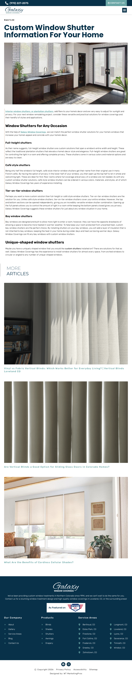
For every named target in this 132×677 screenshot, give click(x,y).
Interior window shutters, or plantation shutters (29, 111)
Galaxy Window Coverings (33, 132)
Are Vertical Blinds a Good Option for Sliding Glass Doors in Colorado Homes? (57, 466)
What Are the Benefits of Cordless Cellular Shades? (39, 562)
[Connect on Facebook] (63, 664)
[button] (124, 10)
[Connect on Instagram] (69, 664)
